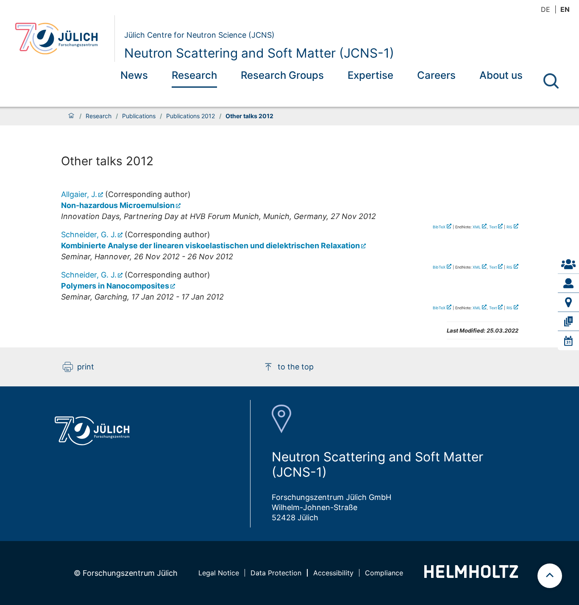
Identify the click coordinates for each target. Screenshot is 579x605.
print (85, 366)
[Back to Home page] (61, 38)
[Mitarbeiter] (568, 283)
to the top (296, 366)
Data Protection (276, 573)
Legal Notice (218, 573)
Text (493, 227)
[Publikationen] (568, 321)
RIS (509, 227)
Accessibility (333, 573)
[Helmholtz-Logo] (471, 575)
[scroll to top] (549, 575)
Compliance (384, 573)
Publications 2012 (190, 116)
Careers (436, 75)
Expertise (370, 75)
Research (194, 75)
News (134, 75)
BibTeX (439, 227)
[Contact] (568, 264)
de (545, 9)
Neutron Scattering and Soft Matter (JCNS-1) (259, 53)
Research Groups (282, 75)
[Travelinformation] (568, 302)
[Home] (71, 116)
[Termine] (568, 340)
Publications (139, 116)
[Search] (551, 81)
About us (501, 75)
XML (477, 227)
